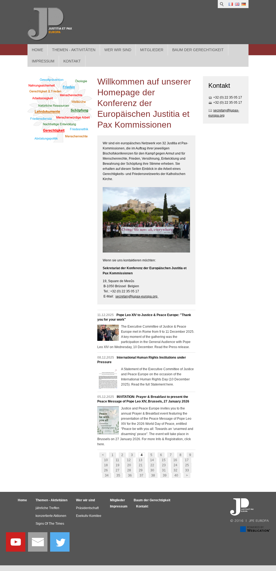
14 (152, 460)
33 (187, 470)
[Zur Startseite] (49, 24)
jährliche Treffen (47, 508)
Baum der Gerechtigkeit (198, 50)
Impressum (118, 506)
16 (175, 460)
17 (187, 460)
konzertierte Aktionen (51, 516)
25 (187, 465)
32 (175, 470)
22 (152, 465)
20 (129, 465)
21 (141, 465)
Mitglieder (151, 50)
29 (141, 470)
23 (164, 465)
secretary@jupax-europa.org (136, 296)
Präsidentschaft (87, 508)
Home (37, 50)
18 (106, 465)
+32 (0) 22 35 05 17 (227, 97)
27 (117, 470)
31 (164, 470)
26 (106, 470)
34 (107, 475)
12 (129, 460)
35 (118, 475)
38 (153, 475)
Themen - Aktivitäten (73, 50)
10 (106, 460)
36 (130, 475)
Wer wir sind (117, 50)
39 (165, 475)
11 (117, 460)
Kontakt (142, 506)
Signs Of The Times (50, 524)
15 (163, 460)
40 (176, 475)
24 (175, 465)
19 (117, 465)
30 (152, 470)
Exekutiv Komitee (88, 516)
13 (140, 460)
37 (141, 475)
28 (129, 470)
